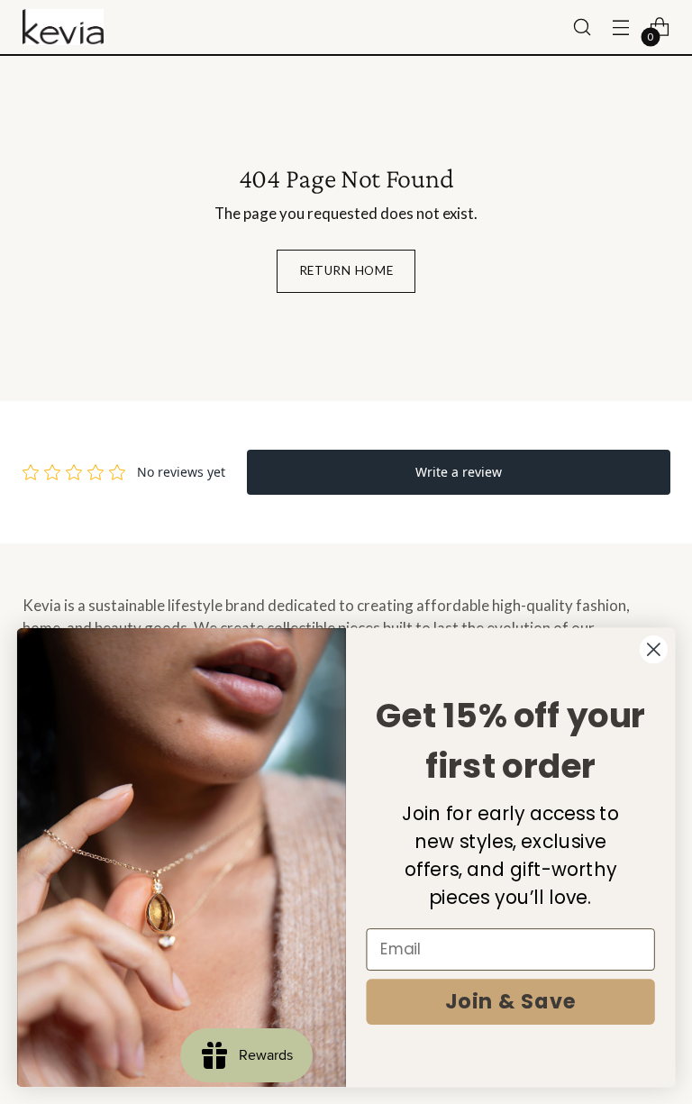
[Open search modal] (582, 27)
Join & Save (511, 1002)
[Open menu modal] (621, 27)
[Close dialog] (654, 649)
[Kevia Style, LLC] (63, 27)
